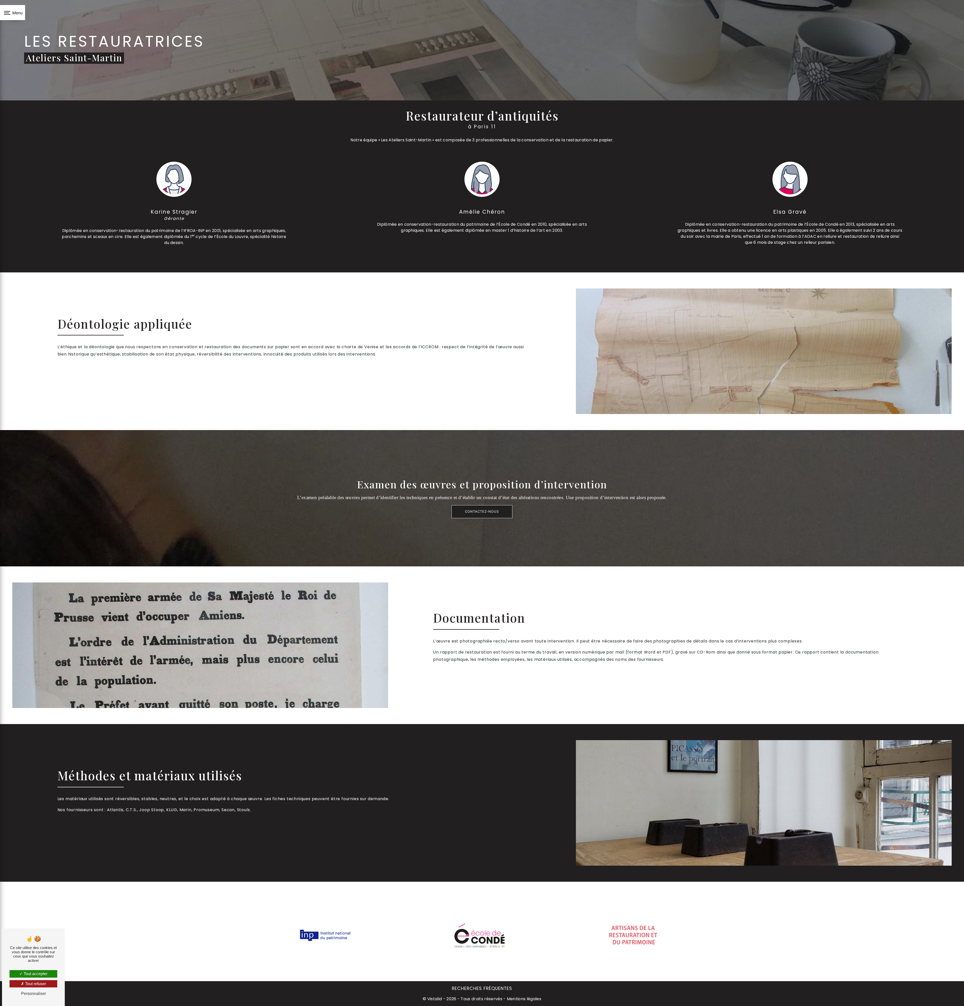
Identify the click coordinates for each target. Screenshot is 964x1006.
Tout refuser (35, 984)
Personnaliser (33, 993)
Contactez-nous (482, 511)
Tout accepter (35, 974)
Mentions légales (523, 999)
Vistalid (434, 999)
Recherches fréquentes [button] (482, 988)
